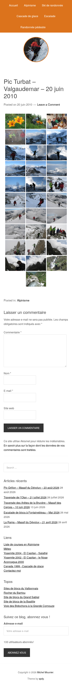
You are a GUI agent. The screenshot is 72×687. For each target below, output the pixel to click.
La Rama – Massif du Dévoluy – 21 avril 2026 (31, 522)
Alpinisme (30, 5)
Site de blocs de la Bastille (19, 601)
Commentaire (12, 332)
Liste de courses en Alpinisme (21, 544)
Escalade (49, 16)
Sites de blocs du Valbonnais (21, 588)
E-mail (8, 391)
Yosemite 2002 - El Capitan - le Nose (26, 557)
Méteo (7, 549)
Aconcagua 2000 (14, 562)
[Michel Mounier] (36, 61)
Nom (7, 373)
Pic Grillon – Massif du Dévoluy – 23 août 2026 (31, 488)
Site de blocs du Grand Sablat (21, 597)
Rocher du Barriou (14, 593)
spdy (41, 678)
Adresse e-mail (13, 623)
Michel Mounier (45, 672)
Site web (9, 408)
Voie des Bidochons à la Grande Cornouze (29, 606)
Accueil (13, 5)
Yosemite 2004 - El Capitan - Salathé (26, 553)
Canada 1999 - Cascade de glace (24, 566)
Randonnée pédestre (33, 27)
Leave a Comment (48, 104)
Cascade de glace (27, 16)
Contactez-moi (12, 570)
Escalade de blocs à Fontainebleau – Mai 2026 (32, 512)
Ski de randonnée (52, 5)
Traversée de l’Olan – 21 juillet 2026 (25, 497)
